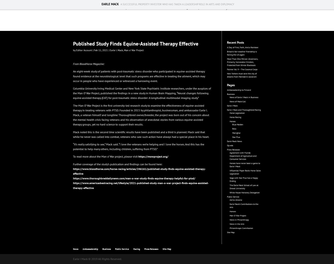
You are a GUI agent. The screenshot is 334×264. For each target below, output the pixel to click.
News (75, 249)
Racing (136, 249)
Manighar (236, 133)
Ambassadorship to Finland (239, 90)
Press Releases (233, 149)
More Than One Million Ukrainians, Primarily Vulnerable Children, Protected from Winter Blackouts (242, 62)
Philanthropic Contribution (241, 228)
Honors (233, 211)
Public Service (233, 196)
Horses (233, 121)
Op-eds (230, 145)
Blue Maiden (237, 124)
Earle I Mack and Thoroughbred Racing (244, 110)
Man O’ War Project (238, 215)
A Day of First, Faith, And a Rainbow (242, 47)
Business (231, 94)
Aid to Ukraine (236, 200)
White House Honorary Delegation (245, 192)
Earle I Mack (232, 105)
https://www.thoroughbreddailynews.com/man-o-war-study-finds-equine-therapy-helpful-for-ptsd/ (134, 178)
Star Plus (236, 137)
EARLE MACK (110, 4)
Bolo (234, 128)
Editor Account (84, 50)
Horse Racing (235, 117)
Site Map (230, 232)
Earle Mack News (234, 141)
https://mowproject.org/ (153, 156)
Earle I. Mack (116, 50)
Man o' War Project (134, 50)
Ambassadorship (90, 249)
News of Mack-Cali (238, 101)
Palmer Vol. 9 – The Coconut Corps (242, 69)
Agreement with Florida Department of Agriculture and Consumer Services (243, 155)
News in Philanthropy (239, 219)
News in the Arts (237, 224)
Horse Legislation (237, 113)
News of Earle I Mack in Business (244, 97)
